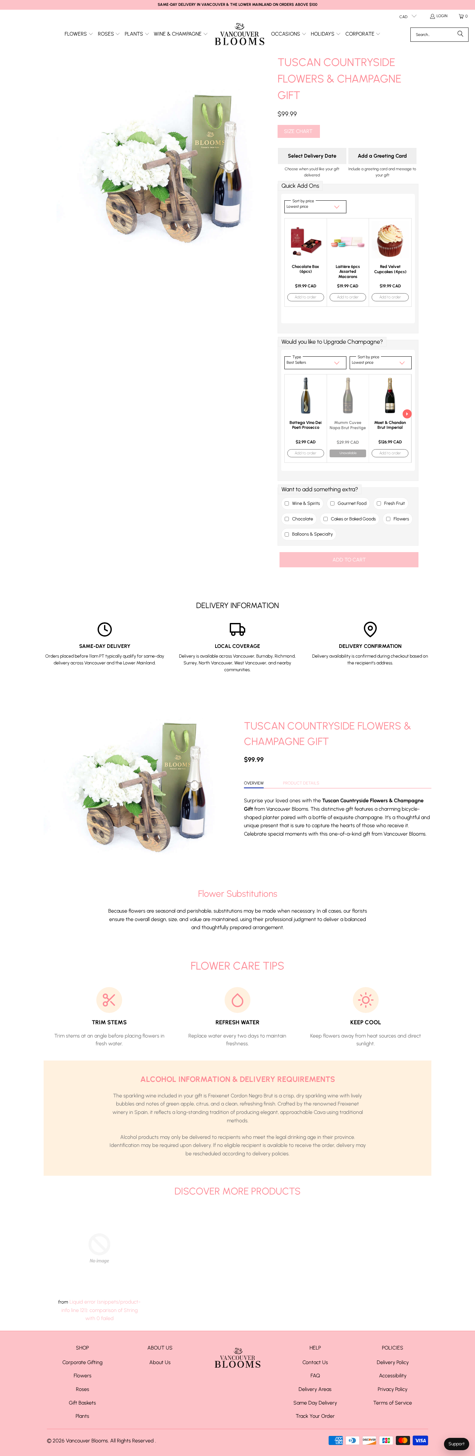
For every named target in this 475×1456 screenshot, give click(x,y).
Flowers (82, 1376)
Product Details (301, 783)
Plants (82, 1416)
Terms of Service (392, 1403)
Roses (82, 1389)
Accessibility (392, 1376)
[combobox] (439, 35)
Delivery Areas (315, 1389)
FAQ (315, 1376)
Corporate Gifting (82, 1362)
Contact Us (315, 1362)
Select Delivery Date (312, 156)
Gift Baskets (82, 1403)
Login (442, 16)
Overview (254, 783)
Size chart (298, 131)
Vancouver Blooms (87, 1441)
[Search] (460, 35)
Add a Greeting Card (382, 156)
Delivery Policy (393, 1362)
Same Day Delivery (315, 1403)
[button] (79, 34)
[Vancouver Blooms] (240, 34)
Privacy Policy (392, 1389)
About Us (160, 1362)
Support (457, 1444)
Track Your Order (315, 1416)
